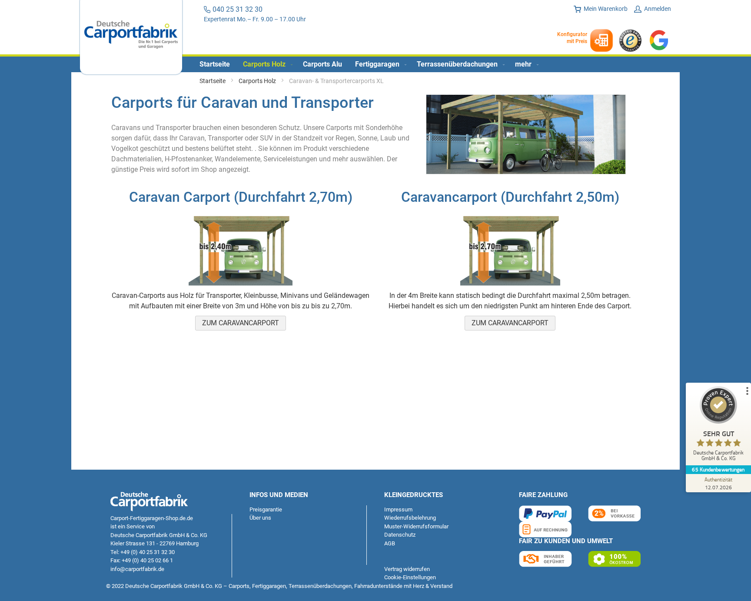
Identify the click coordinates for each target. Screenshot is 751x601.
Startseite (213, 80)
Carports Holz (258, 80)
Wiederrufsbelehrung (410, 517)
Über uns (260, 517)
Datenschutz (399, 534)
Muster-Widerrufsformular (416, 526)
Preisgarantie (265, 509)
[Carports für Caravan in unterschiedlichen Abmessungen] (526, 172)
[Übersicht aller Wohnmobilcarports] (240, 285)
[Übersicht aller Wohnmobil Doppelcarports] (510, 285)
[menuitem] (214, 64)
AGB (389, 543)
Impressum (398, 509)
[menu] (375, 64)
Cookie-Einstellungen (410, 577)
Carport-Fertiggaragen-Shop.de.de (151, 518)
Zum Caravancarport (240, 323)
